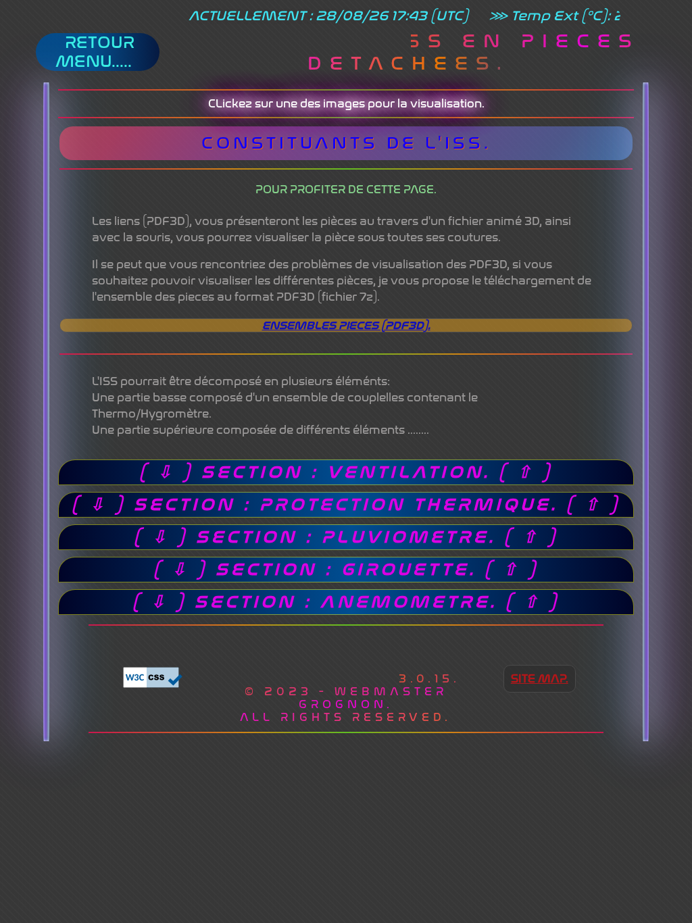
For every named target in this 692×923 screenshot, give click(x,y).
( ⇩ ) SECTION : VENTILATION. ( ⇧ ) (346, 472)
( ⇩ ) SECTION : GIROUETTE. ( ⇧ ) (346, 569)
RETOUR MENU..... (97, 52)
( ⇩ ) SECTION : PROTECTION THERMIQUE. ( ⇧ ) (346, 505)
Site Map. (539, 678)
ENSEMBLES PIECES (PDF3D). (346, 325)
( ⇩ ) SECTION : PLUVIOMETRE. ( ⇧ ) (346, 537)
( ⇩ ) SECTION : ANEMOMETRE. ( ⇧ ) (346, 602)
